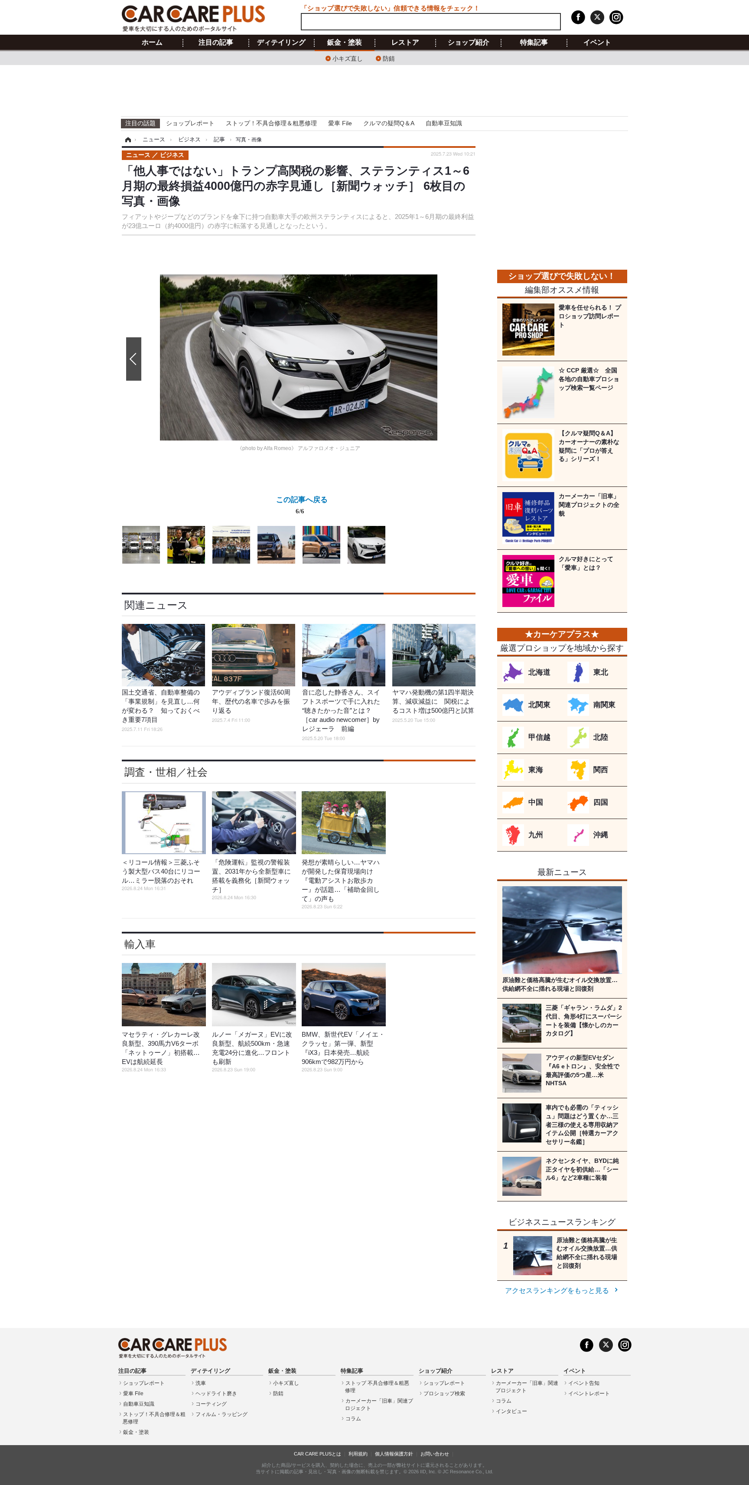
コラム (353, 1419)
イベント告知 (583, 1383)
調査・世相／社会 (166, 772)
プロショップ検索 (444, 1393)
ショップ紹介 (468, 42)
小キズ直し (347, 58)
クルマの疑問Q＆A (388, 123)
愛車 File (340, 123)
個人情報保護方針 (394, 1453)
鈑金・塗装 (344, 42)
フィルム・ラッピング (221, 1414)
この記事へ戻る (302, 504)
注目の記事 (216, 42)
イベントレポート (589, 1393)
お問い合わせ (434, 1453)
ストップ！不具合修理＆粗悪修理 (271, 123)
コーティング (211, 1404)
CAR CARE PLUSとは (317, 1453)
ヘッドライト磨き (216, 1393)
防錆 (389, 58)
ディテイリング (281, 42)
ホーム (152, 42)
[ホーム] (127, 140)
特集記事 (534, 42)
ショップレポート (190, 123)
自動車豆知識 (444, 123)
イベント (597, 42)
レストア (405, 42)
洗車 (200, 1383)
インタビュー (511, 1411)
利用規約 (358, 1453)
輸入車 (140, 944)
